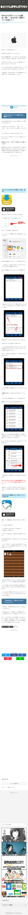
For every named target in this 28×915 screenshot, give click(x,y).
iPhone (16, 626)
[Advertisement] (14, 28)
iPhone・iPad (5, 626)
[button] (25, 824)
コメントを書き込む (14, 783)
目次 (15, 107)
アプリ (11, 626)
